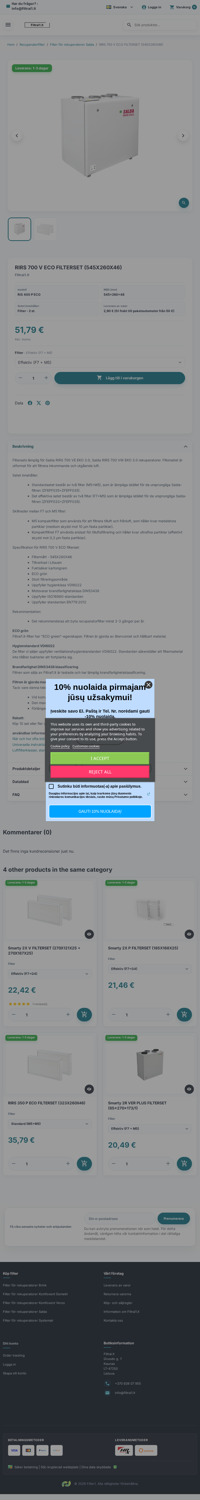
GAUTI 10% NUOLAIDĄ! (100, 811)
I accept (100, 758)
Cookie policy (60, 746)
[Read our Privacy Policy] (148, 794)
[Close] (148, 685)
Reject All (100, 772)
